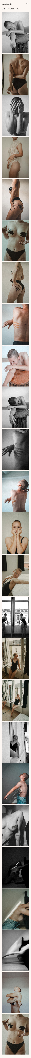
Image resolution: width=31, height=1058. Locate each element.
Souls (4, 9)
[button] (27, 4)
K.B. (17, 9)
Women (11, 9)
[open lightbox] (15, 32)
